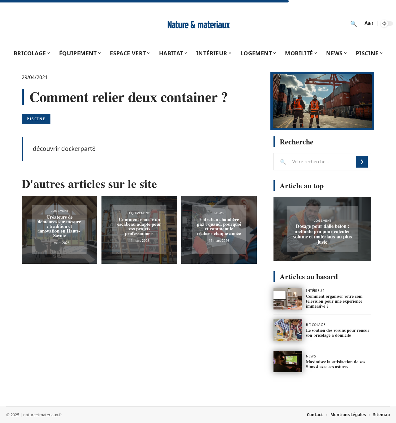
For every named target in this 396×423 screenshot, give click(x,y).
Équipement (139, 213)
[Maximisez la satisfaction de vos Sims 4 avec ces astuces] (287, 362)
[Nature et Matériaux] (198, 23)
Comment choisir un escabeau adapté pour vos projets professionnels (139, 226)
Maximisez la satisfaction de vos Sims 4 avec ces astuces (335, 364)
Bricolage (315, 325)
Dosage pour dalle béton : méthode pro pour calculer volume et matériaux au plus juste (322, 233)
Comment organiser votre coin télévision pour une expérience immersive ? (334, 301)
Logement (59, 210)
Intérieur (315, 291)
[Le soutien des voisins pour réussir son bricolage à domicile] (287, 330)
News (219, 213)
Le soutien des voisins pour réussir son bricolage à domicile (337, 332)
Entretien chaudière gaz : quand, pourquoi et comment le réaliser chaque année (219, 226)
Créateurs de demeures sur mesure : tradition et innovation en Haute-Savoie (59, 226)
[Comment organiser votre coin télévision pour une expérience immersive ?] (287, 299)
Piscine (36, 119)
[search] (353, 23)
